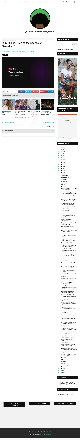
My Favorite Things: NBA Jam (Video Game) (68, 207)
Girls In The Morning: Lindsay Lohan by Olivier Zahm (68, 267)
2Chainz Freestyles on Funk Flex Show (68, 259)
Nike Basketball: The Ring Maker (67, 227)
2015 (61, 168)
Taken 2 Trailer (65, 210)
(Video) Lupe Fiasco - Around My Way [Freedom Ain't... (68, 200)
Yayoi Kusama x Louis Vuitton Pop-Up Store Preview (68, 203)
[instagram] (66, 2)
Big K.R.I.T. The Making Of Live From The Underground (67, 284)
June (62, 186)
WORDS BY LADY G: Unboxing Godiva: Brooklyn (67, 384)
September (64, 181)
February (63, 363)
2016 (61, 166)
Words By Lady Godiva (66, 382)
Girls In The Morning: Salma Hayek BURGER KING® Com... (68, 255)
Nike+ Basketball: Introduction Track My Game (69, 189)
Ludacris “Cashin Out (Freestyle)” (66, 219)
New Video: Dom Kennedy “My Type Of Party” (69, 231)
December (64, 175)
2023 (61, 153)
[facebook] (61, 2)
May (62, 357)
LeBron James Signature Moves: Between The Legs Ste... (68, 304)
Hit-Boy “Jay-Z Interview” (67, 326)
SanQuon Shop (36, 1)
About (26, 1)
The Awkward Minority (5, 40)
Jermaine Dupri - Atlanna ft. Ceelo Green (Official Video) (47, 112)
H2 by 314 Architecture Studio (68, 352)
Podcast (12, 1)
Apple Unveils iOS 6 (66, 300)
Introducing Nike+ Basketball (68, 274)
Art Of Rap (63, 276)
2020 (61, 159)
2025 (61, 149)
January (63, 365)
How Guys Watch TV (66, 242)
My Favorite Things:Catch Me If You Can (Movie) (68, 245)
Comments (31, 51)
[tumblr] (77, 2)
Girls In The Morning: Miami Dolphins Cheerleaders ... (68, 322)
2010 (61, 368)
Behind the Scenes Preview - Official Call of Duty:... (68, 336)
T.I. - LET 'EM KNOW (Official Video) (34, 111)
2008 (61, 372)
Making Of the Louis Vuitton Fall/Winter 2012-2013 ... (68, 279)
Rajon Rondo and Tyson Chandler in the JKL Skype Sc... (68, 250)
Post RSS (46, 1)
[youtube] (74, 2)
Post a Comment (8, 134)
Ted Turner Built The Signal (20, 111)
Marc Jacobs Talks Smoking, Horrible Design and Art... (68, 315)
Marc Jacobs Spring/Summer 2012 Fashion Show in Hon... (68, 192)
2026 (61, 148)
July (62, 185)
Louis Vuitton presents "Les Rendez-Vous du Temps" (68, 196)
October (63, 179)
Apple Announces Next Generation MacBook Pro (68, 308)
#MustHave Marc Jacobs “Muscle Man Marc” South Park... (68, 235)
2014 (61, 170)
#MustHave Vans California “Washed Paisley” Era (68, 345)
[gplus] (63, 2)
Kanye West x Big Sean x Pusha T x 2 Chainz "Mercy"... (69, 329)
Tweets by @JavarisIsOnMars (65, 49)
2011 (61, 366)
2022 (61, 155)
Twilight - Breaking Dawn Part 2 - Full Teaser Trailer (68, 239)
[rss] (69, 2)
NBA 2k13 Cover (65, 213)
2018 (61, 163)
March (63, 361)
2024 (61, 151)
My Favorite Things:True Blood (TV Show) (67, 311)
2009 (61, 370)
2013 (61, 172)
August (63, 183)
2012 (61, 174)
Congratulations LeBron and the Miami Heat (68, 223)
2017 (61, 164)
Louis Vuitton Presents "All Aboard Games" (68, 319)
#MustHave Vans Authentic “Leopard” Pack (68, 332)
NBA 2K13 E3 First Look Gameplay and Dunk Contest (69, 348)
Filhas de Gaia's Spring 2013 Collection (68, 216)
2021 (61, 157)
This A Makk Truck (13, 40)
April (62, 359)
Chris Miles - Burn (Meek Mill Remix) (68, 288)
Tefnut (19, 1)
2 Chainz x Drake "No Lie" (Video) (67, 270)
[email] (72, 2)
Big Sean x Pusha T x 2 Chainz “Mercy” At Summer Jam (68, 355)
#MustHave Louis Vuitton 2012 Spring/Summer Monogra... (67, 341)
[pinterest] (51, 432)
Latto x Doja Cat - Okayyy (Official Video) (7, 112)
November (64, 177)
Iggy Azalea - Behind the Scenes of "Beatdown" (67, 291)
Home (5, 1)
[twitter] (58, 2)
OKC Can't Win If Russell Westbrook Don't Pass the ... (68, 296)
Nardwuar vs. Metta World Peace (68, 263)
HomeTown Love (22, 51)
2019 (61, 161)
